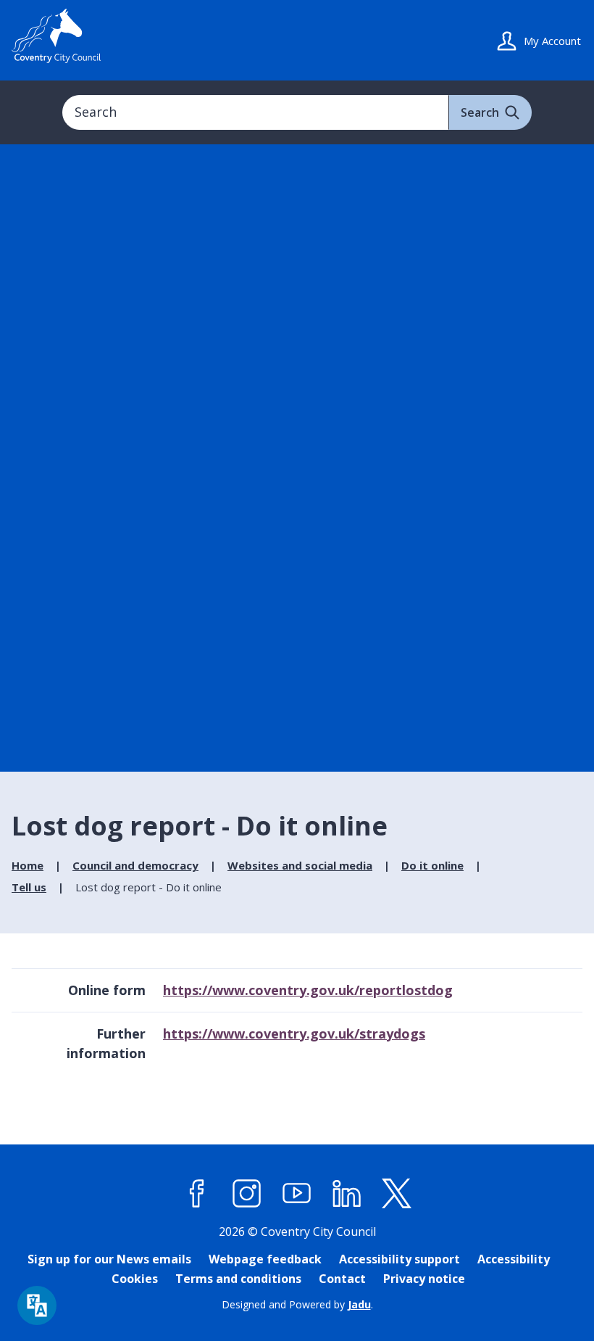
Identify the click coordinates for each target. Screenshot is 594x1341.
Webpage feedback (265, 1259)
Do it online (432, 865)
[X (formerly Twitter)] (397, 1193)
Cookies (135, 1279)
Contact (342, 1279)
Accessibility (513, 1259)
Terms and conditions (238, 1279)
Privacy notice (424, 1279)
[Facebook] (197, 1193)
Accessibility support (399, 1259)
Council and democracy (135, 865)
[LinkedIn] (347, 1193)
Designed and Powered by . (297, 1304)
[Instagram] (247, 1193)
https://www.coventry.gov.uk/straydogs (294, 1033)
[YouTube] (297, 1193)
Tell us (29, 887)
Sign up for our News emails (109, 1259)
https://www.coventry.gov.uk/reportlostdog (308, 990)
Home (27, 865)
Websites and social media (299, 865)
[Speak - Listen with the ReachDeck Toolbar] (37, 1305)
